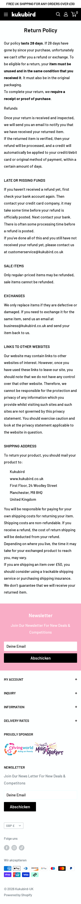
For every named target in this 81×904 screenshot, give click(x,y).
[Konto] (66, 14)
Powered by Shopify (18, 895)
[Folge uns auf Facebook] (6, 847)
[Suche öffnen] (58, 14)
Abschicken (40, 658)
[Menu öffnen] (6, 14)
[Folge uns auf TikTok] (21, 847)
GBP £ (10, 825)
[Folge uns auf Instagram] (14, 847)
